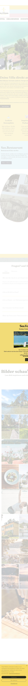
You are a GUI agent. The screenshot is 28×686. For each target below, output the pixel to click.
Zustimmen (14, 677)
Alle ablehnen (14, 680)
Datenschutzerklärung (14, 673)
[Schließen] (26, 666)
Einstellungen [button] (14, 683)
